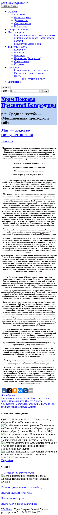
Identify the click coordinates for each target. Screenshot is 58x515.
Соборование (21, 61)
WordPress (6, 509)
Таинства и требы (17, 46)
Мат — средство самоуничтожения (17, 132)
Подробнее (7, 460)
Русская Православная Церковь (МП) (21, 487)
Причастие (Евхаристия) (27, 58)
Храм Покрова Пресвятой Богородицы (28, 102)
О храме (12, 11)
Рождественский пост (33, 78)
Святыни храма (22, 23)
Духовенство (21, 20)
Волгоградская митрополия (16, 492)
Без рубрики (8, 395)
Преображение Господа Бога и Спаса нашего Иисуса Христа (26, 399)
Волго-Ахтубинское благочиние (19, 503)
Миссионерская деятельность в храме (34, 35)
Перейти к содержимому (15, 2)
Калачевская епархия (12, 498)
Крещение (19, 49)
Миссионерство (16, 32)
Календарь (13, 67)
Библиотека (20, 26)
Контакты (19, 14)
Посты (17, 76)
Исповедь (19, 55)
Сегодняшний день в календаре (31, 70)
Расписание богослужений (29, 73)
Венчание (19, 52)
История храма (22, 17)
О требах (19, 64)
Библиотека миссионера (27, 43)
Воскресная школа (18, 29)
